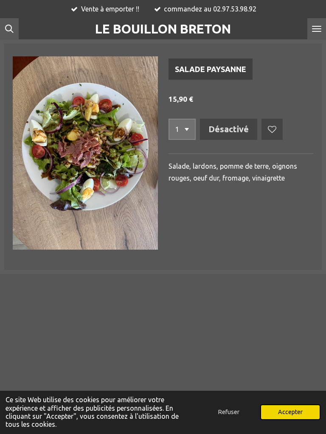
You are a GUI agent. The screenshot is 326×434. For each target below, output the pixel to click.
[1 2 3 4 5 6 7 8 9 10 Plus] (182, 129)
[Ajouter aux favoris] (272, 129)
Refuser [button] (228, 412)
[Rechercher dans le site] (9, 28)
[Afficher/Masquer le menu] (316, 28)
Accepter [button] (290, 412)
